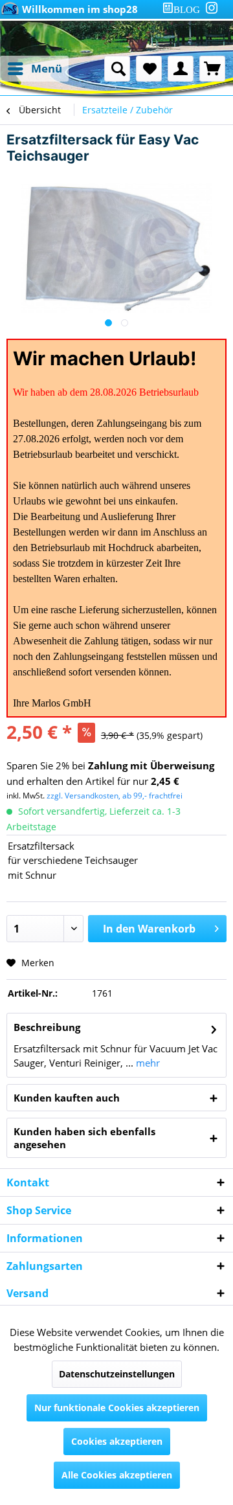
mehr (146, 1062)
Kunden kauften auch (67, 1097)
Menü (46, 68)
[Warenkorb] (212, 69)
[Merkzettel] (149, 69)
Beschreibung (47, 1027)
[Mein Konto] (181, 69)
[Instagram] (211, 8)
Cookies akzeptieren (116, 1441)
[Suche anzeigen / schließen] (117, 69)
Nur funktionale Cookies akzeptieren (116, 1407)
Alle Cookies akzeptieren (116, 1475)
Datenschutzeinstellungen (117, 1374)
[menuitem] (184, 9)
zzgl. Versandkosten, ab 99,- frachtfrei (115, 795)
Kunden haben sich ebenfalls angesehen (84, 1138)
